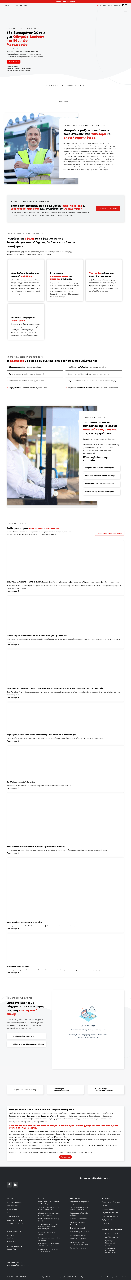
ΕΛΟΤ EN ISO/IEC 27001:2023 (17, 1265)
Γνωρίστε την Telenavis (111, 1202)
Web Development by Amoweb (79, 1277)
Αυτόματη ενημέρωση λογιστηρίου (46, 1233)
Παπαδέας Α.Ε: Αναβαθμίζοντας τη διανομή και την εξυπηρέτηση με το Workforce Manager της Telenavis (55, 688)
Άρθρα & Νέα (107, 1220)
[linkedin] (126, 5)
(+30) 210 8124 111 (111, 1234)
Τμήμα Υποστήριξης (14, 1220)
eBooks (110, 5)
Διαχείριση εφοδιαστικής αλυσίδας (53, 1152)
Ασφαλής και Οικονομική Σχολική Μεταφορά (48, 1250)
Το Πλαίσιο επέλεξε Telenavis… (21, 782)
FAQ (104, 5)
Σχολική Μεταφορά (77, 1228)
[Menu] (125, 12)
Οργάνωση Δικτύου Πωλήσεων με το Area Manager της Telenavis (37, 635)
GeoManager (12, 1209)
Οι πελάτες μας (65, 102)
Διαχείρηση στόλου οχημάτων (28, 1152)
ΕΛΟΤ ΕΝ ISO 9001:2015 (15, 1262)
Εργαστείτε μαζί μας (110, 1213)
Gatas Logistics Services (18, 966)
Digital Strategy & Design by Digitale (54, 1277)
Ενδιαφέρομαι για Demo (108, 208)
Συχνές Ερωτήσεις (13, 1216)
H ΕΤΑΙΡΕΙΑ (106, 1198)
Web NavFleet (12, 1206)
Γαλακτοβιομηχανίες (78, 1235)
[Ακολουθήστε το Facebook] (9, 1185)
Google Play (11, 1241)
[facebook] (123, 5)
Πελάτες (105, 1206)
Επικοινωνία (106, 1223)
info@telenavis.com (112, 1237)
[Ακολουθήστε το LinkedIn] (15, 1185)
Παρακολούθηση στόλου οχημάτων (80, 1152)
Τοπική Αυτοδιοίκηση (78, 1248)
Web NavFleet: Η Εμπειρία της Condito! (24, 922)
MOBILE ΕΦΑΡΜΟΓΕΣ (14, 1232)
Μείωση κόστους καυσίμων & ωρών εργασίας (48, 1214)
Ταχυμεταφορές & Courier (80, 1232)
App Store (11, 1238)
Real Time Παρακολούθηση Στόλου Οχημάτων (48, 1203)
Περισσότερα (12, 591)
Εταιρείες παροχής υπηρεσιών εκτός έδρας (79, 1243)
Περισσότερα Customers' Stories (109, 533)
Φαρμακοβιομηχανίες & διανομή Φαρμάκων (79, 1208)
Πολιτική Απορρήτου (108, 1277)
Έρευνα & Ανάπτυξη (110, 1216)
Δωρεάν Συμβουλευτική (15, 1223)
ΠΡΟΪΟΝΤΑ (11, 1198)
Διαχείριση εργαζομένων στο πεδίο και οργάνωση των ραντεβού (48, 1226)
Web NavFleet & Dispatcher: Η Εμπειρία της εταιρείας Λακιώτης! (36, 846)
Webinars (117, 5)
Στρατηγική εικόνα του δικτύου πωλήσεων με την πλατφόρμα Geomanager (41, 734)
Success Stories (108, 1209)
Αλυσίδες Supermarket (79, 1219)
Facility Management (78, 1239)
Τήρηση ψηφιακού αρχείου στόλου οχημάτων (48, 1208)
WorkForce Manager (15, 1202)
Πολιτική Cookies (121, 1277)
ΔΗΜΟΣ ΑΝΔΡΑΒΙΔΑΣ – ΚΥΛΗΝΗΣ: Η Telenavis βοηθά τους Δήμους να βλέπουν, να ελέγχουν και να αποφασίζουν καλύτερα (63, 582)
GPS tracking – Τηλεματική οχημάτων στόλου (48, 1245)
